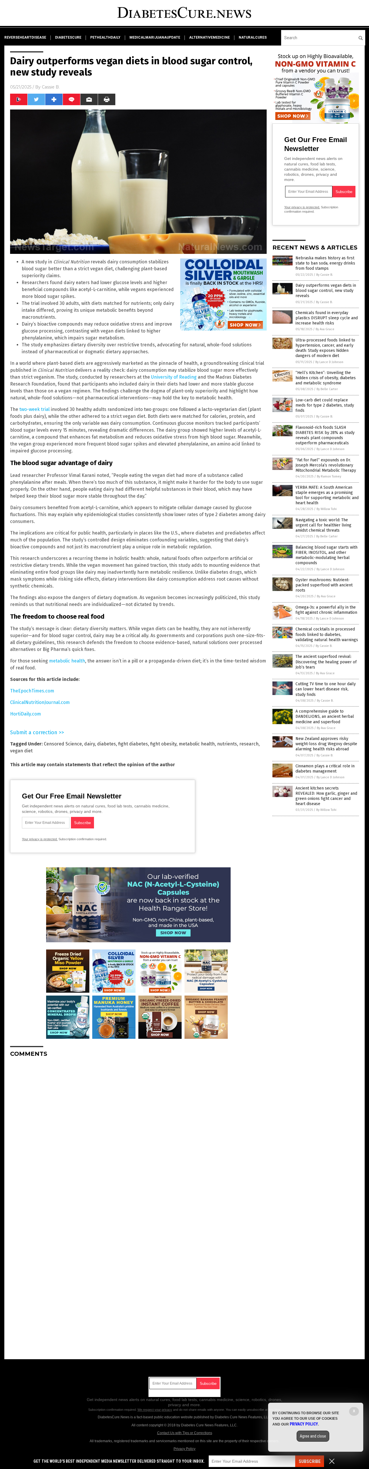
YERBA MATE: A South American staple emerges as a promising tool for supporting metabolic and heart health (327, 495)
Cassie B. (51, 87)
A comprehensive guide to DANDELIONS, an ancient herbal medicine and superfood (324, 716)
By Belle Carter (327, 389)
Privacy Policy (184, 1449)
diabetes (106, 744)
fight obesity (163, 744)
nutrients (227, 744)
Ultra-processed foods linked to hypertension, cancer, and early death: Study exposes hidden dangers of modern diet (325, 348)
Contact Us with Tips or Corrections (184, 1433)
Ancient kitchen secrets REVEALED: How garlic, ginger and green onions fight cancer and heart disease (326, 796)
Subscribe (310, 1461)
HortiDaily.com (25, 714)
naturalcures (253, 37)
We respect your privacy (155, 1409)
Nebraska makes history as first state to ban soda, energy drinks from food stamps (325, 263)
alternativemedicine (209, 37)
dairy (89, 744)
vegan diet (21, 751)
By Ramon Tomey (329, 476)
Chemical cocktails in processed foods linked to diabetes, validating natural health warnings (326, 634)
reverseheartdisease (25, 37)
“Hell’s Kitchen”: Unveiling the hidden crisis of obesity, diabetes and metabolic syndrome (325, 378)
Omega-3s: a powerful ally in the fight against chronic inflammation (326, 610)
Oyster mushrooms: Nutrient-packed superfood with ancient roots (324, 585)
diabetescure (68, 37)
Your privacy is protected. (40, 839)
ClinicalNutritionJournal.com (40, 702)
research (249, 744)
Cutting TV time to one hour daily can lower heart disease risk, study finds (325, 689)
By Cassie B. (324, 275)
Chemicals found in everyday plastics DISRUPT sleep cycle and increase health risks (326, 318)
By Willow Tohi (327, 509)
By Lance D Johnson (329, 362)
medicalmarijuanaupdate (154, 37)
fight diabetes (133, 744)
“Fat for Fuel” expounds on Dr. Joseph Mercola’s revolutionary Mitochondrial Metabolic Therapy (325, 465)
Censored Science (63, 744)
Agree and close (313, 1436)
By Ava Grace (325, 329)
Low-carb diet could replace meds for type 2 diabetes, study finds (324, 405)
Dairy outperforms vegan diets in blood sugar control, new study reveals (325, 290)
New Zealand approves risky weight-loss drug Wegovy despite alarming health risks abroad (326, 744)
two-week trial (34, 409)
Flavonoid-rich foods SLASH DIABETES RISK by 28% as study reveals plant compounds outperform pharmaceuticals (325, 435)
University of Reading (174, 377)
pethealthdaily (105, 37)
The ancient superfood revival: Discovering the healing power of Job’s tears (326, 661)
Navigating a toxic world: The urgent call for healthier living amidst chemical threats (323, 525)
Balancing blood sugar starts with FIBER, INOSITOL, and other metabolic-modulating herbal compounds (326, 555)
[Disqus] (138, 1134)
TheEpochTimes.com (32, 691)
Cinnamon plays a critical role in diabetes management (325, 769)
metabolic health (67, 661)
